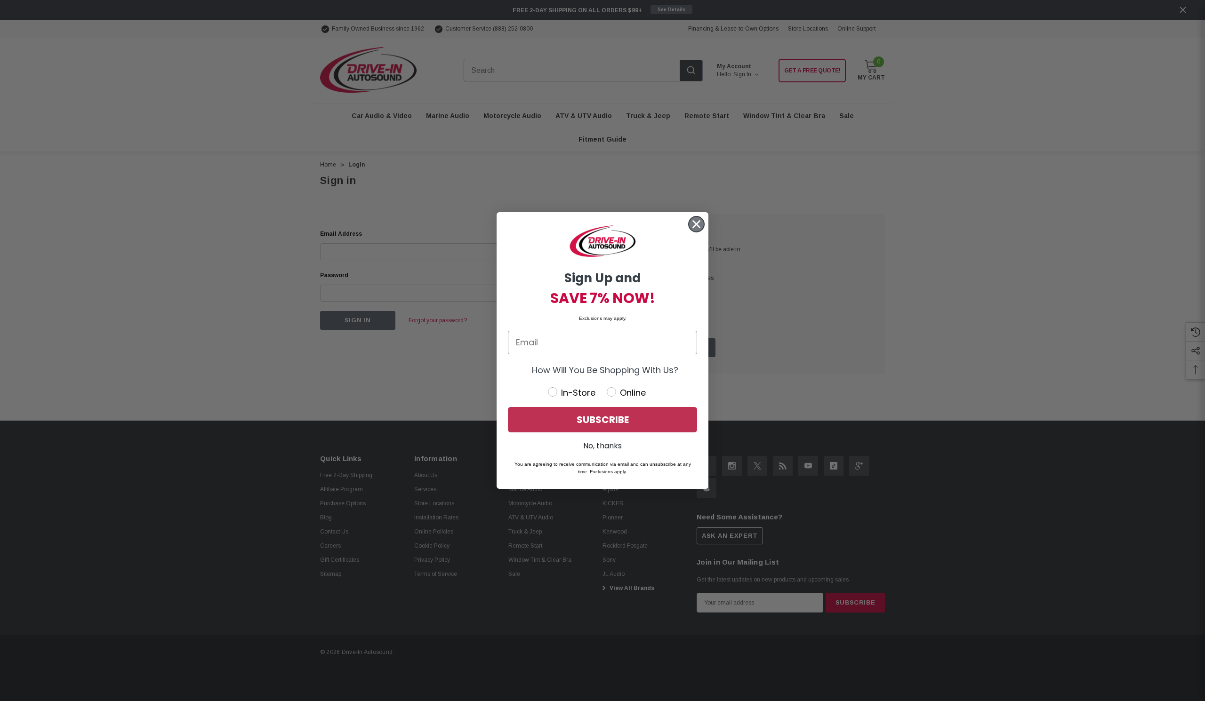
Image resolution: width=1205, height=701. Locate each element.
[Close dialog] (696, 224)
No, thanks (602, 445)
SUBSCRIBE (603, 419)
